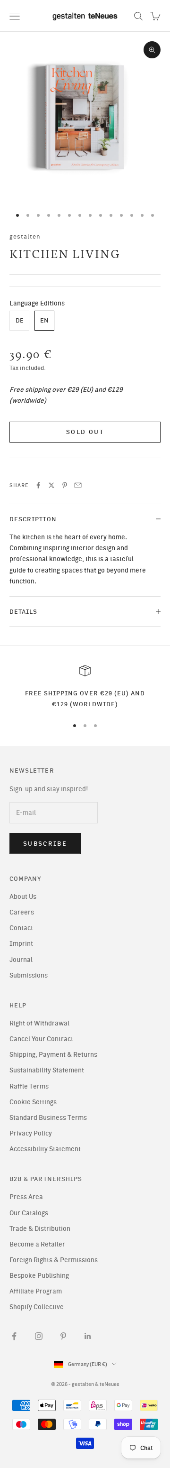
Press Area (26, 1197)
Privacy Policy (30, 1133)
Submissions (28, 975)
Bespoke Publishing (39, 1276)
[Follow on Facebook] (14, 1336)
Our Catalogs (28, 1213)
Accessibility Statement (45, 1149)
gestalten (25, 236)
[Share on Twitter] (51, 485)
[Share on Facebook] (38, 485)
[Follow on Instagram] (38, 1336)
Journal (21, 960)
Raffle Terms (29, 1086)
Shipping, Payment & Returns (53, 1055)
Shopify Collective (36, 1307)
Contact (21, 928)
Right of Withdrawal (39, 1023)
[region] (85, 687)
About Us (22, 897)
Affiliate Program (35, 1291)
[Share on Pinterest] (64, 485)
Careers (21, 912)
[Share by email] (78, 485)
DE (20, 320)
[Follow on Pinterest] (63, 1336)
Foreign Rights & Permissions (53, 1260)
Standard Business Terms (48, 1118)
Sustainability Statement (46, 1070)
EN (44, 320)
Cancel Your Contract (41, 1039)
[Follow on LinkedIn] (88, 1336)
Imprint (21, 944)
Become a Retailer (37, 1244)
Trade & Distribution (39, 1229)
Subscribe (45, 843)
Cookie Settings (33, 1102)
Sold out (85, 431)
